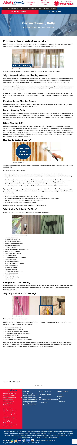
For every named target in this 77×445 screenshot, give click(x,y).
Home (4, 8)
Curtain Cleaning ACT (34, 27)
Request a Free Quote (45, 3)
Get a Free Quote (18, 11)
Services (22, 8)
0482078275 (66, 3)
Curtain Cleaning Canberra (30, 394)
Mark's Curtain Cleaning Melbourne (23, 443)
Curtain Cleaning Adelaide (30, 399)
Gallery (47, 8)
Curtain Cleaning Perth (29, 395)
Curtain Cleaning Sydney (29, 397)
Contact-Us (62, 401)
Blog (40, 8)
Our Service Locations (12, 8)
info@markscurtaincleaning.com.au (48, 399)
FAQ (44, 8)
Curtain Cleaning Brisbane (30, 401)
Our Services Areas (31, 8)
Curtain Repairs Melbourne (30, 403)
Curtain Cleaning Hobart (29, 405)
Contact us (53, 8)
